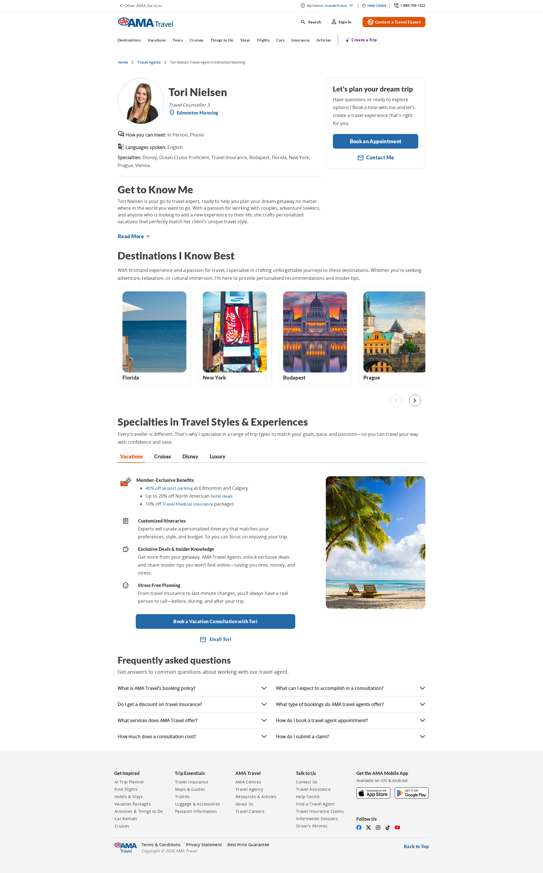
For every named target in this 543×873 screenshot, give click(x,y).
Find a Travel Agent (315, 804)
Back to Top (416, 846)
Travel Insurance (191, 782)
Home (123, 62)
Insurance (300, 40)
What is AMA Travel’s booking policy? (156, 688)
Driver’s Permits (311, 826)
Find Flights (126, 789)
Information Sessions (317, 818)
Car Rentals (126, 818)
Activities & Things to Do (139, 811)
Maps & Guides (190, 789)
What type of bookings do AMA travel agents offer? (330, 704)
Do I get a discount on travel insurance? (160, 704)
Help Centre (308, 796)
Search (310, 22)
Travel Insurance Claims (320, 811)
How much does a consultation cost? (157, 736)
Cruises (196, 40)
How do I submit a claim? (302, 736)
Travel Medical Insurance (187, 503)
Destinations (129, 40)
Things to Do (222, 40)
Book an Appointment (376, 141)
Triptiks (182, 796)
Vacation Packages (133, 804)
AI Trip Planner (129, 782)
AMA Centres (248, 782)
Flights (263, 40)
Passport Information (196, 811)
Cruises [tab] (162, 456)
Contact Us (307, 782)
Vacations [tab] (131, 456)
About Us (245, 804)
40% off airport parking (169, 488)
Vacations (157, 40)
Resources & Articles (256, 796)
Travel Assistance (313, 789)
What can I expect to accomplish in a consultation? (329, 688)
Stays (245, 40)
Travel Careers (250, 811)
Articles (323, 40)
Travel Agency (249, 789)
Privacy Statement (204, 844)
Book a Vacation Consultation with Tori (215, 621)
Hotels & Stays (129, 796)
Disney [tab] (190, 456)
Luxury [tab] (217, 456)
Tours (178, 40)
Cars (280, 40)
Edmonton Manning (197, 112)
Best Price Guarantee (248, 844)
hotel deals (222, 496)
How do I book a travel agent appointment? (322, 720)
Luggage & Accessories (197, 804)
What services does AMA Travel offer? (157, 720)
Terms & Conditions (160, 844)
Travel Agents (149, 62)
